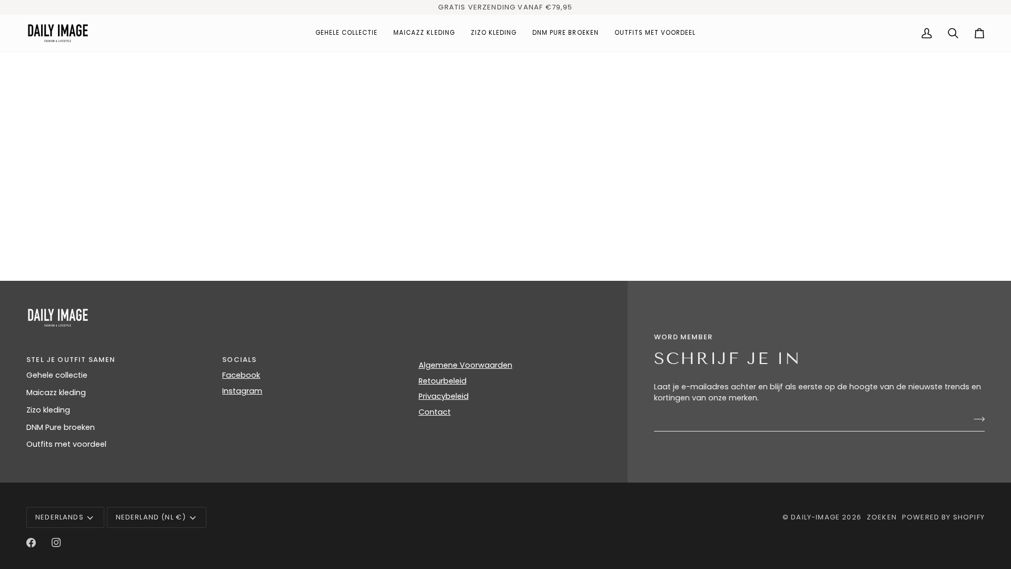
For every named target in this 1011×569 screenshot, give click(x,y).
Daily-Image (815, 517)
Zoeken (882, 517)
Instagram (242, 391)
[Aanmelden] (976, 418)
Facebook (241, 375)
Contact (435, 412)
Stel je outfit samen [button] (70, 360)
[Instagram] (56, 542)
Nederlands (59, 517)
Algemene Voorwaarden (465, 365)
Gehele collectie (56, 375)
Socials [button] (239, 360)
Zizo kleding (48, 410)
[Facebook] (31, 542)
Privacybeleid (444, 396)
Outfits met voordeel (66, 444)
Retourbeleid (443, 381)
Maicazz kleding (56, 392)
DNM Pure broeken (60, 427)
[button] (347, 33)
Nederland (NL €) (151, 517)
